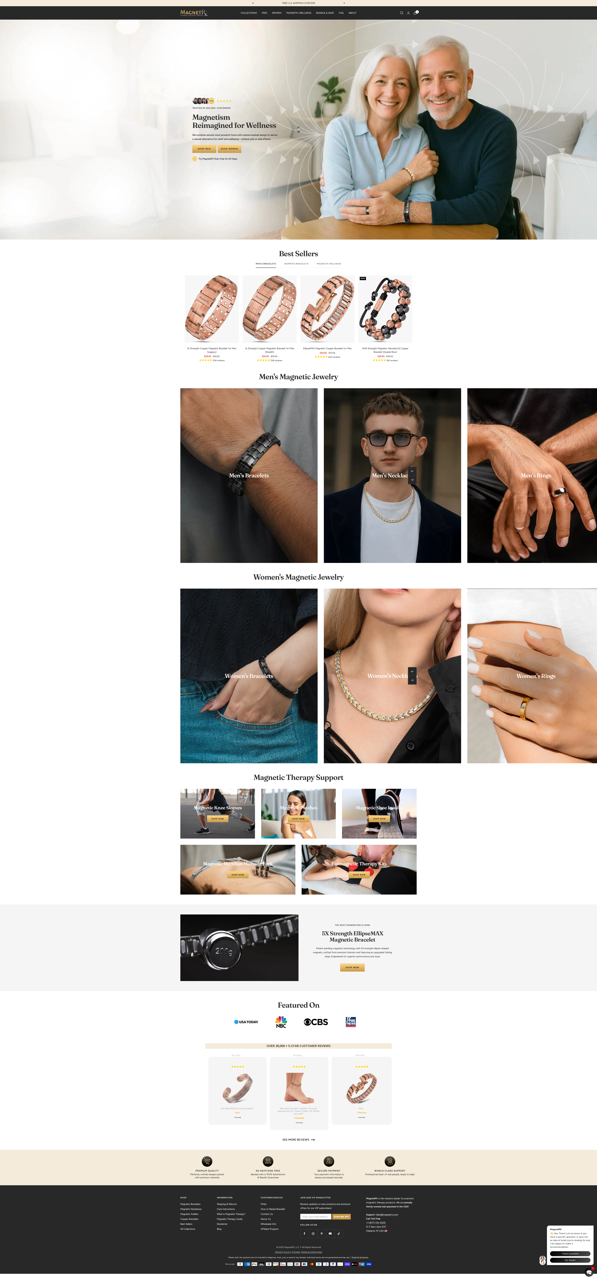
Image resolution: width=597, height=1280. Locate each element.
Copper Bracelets (189, 1219)
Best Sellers (186, 1224)
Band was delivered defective (237, 1072)
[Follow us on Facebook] (304, 1233)
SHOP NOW (352, 967)
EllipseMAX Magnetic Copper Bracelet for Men (327, 348)
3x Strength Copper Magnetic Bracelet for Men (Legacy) (211, 350)
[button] (589, 1272)
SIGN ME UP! (341, 1216)
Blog (219, 1229)
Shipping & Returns (227, 1204)
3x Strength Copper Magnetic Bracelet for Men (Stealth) (269, 350)
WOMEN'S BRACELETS (296, 264)
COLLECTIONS (249, 13)
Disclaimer (222, 1224)
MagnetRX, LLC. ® (292, 1247)
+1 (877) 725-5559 (375, 1222)
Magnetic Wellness (329, 264)
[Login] (408, 13)
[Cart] (415, 13)
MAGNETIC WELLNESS (298, 13)
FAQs (263, 1204)
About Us (266, 1219)
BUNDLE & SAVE (325, 13)
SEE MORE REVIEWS (295, 1139)
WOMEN (276, 13)
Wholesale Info (268, 1224)
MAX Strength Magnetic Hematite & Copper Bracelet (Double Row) (385, 350)
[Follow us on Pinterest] (321, 1233)
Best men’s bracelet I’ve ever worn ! (300, 1072)
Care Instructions (226, 1209)
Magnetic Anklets (189, 1214)
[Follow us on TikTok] (338, 1233)
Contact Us (267, 1214)
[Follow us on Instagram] (313, 1233)
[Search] (401, 13)
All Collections (187, 1229)
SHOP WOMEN (229, 149)
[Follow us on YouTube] (330, 1233)
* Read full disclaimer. (359, 1257)
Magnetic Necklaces (190, 1209)
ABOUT (352, 13)
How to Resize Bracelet (273, 1209)
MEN (264, 13)
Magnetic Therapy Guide (229, 1219)
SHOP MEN (204, 149)
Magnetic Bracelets (190, 1204)
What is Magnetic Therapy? (231, 1214)
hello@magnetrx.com (387, 1214)
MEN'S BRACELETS (266, 264)
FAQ (341, 13)
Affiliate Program (270, 1229)
